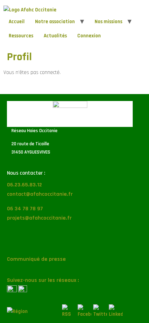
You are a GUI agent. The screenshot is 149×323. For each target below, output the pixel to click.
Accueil (17, 21)
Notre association (55, 21)
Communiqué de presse (36, 259)
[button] (74, 240)
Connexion (89, 36)
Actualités (55, 36)
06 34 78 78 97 (25, 208)
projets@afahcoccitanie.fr (39, 218)
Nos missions (108, 21)
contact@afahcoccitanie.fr (40, 194)
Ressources (21, 36)
